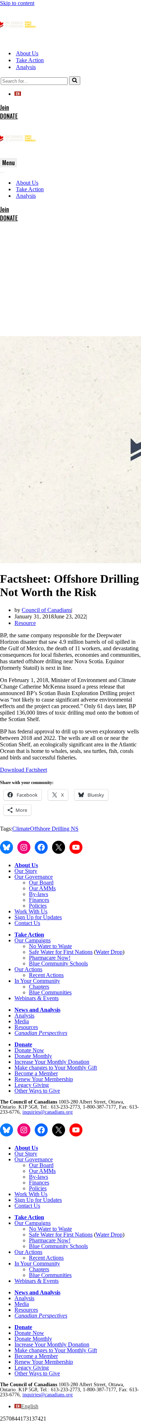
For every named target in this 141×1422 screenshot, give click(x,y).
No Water (40, 946)
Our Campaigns (32, 940)
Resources (26, 1027)
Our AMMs (42, 888)
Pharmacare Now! (49, 958)
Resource (25, 623)
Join (4, 107)
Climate (21, 829)
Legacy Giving (31, 1085)
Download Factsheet (23, 770)
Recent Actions (46, 975)
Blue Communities (50, 992)
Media (21, 1021)
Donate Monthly (33, 1056)
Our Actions (28, 969)
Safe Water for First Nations (61, 952)
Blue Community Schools (58, 963)
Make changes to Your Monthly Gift (55, 1068)
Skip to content (17, 3)
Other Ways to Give (37, 1091)
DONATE (9, 116)
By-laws (38, 894)
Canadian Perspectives (40, 1033)
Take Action (30, 60)
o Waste (63, 946)
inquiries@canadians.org (47, 1112)
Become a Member (36, 1073)
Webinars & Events (36, 998)
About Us (27, 53)
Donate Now (29, 1050)
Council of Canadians (46, 610)
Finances (39, 900)
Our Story (25, 871)
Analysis (26, 67)
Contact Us (27, 923)
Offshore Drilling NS (54, 829)
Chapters (39, 987)
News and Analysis (37, 1010)
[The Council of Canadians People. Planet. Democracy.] (18, 41)
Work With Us (30, 911)
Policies (38, 906)
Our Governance (33, 877)
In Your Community (37, 981)
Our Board (41, 882)
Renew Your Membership (43, 1079)
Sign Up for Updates (38, 917)
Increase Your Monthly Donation (51, 1062)
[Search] (74, 80)
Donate (23, 1044)
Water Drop (109, 952)
